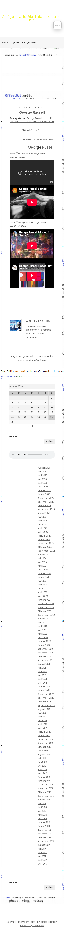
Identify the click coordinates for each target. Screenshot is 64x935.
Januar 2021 (44, 690)
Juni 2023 (42, 584)
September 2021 (46, 660)
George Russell (34, 118)
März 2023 (43, 596)
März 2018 (42, 818)
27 (32, 417)
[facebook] (13, 913)
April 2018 (42, 814)
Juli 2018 (42, 803)
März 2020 (43, 728)
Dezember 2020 (46, 694)
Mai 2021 (42, 675)
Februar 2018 (44, 822)
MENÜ (57, 25)
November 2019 (45, 743)
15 (45, 407)
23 (51, 412)
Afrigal (31, 108)
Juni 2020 (42, 716)
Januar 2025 (44, 539)
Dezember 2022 (46, 603)
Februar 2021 (44, 686)
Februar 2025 (44, 535)
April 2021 (42, 678)
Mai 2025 (42, 524)
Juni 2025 (42, 520)
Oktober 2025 (44, 505)
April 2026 (42, 482)
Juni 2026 (42, 475)
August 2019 (44, 754)
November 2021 (45, 652)
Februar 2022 (44, 641)
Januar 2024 (44, 577)
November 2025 (46, 501)
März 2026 (43, 486)
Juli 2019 (42, 758)
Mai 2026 (42, 479)
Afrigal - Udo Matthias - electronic (32, 18)
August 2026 (44, 467)
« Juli (30, 426)
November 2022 (46, 607)
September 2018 (46, 796)
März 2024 (43, 569)
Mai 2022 (42, 630)
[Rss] (51, 913)
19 (25, 412)
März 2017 (42, 863)
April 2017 (42, 860)
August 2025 (44, 513)
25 (19, 417)
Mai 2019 (42, 765)
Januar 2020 (44, 735)
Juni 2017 (42, 852)
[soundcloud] (18, 913)
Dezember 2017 (45, 829)
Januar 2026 (44, 494)
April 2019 (42, 769)
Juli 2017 (42, 848)
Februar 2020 (44, 731)
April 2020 (42, 724)
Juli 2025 (42, 516)
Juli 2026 (42, 471)
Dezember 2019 (45, 739)
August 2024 (44, 554)
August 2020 (44, 709)
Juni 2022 (42, 626)
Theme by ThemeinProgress (32, 921)
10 (12, 407)
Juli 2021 (42, 667)
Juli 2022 (42, 622)
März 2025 (43, 531)
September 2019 (46, 750)
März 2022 (43, 637)
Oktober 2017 (44, 837)
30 (51, 417)
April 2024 (43, 565)
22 (45, 412)
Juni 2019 (42, 762)
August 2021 (44, 664)
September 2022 (46, 614)
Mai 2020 (42, 720)
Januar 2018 (44, 826)
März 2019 (42, 773)
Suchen (13, 436)
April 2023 (42, 592)
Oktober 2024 (45, 547)
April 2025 (42, 528)
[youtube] (29, 913)
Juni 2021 (42, 671)
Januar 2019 (44, 780)
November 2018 (45, 788)
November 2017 (45, 833)
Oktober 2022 (44, 611)
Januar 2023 (44, 599)
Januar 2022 (44, 645)
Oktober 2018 (44, 792)
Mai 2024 (42, 562)
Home (5, 42)
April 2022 (42, 633)
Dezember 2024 (46, 543)
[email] (45, 913)
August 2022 (44, 618)
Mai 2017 (42, 856)
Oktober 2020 (45, 701)
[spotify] (24, 913)
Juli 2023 (42, 580)
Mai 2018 (42, 810)
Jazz (46, 118)
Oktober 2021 (44, 656)
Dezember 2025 (46, 498)
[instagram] (40, 913)
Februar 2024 (44, 573)
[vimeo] (34, 913)
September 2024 (46, 550)
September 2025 (46, 509)
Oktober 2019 (44, 746)
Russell (48, 147)
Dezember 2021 (45, 648)
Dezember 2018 (45, 784)
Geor (32, 147)
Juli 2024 (42, 558)
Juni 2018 (42, 807)
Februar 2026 (44, 490)
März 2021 (42, 682)
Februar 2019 (44, 777)
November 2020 (46, 697)
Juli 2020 (42, 712)
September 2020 (46, 705)
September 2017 (46, 841)
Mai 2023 (42, 588)
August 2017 (44, 844)
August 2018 (44, 799)
